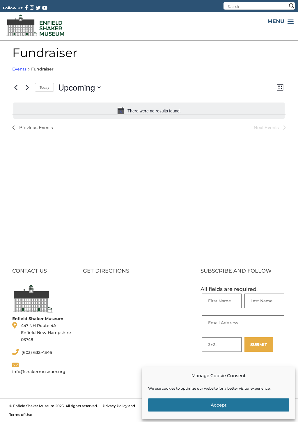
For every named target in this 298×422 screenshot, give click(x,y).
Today (44, 87)
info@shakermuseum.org (38, 371)
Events (19, 69)
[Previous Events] (15, 87)
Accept (218, 405)
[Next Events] (27, 87)
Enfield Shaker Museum (33, 406)
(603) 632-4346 (37, 352)
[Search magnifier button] (291, 5)
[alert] (149, 111)
